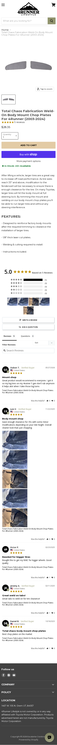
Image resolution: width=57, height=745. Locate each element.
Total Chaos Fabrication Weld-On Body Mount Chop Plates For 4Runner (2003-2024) (27, 391)
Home (5, 30)
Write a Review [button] (29, 320)
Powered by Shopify (28, 739)
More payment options (28, 161)
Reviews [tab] (7, 336)
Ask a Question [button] (30, 327)
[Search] (52, 21)
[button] (48, 400)
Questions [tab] (25, 336)
